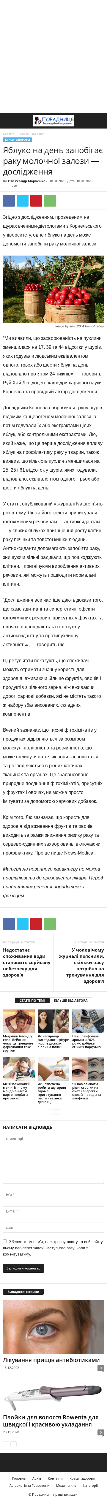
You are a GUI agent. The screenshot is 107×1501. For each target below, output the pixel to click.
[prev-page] (50, 1112)
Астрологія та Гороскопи (29, 1485)
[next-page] (57, 1112)
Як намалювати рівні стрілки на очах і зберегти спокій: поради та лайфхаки (86, 1091)
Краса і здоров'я (17, 140)
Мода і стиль (66, 1485)
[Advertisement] (53, 56)
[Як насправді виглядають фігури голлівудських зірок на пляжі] (54, 1021)
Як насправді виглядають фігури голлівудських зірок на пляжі (53, 1041)
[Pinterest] (36, 201)
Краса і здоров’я (82, 1478)
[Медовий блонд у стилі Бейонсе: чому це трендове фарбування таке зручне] (19, 1021)
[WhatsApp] (50, 201)
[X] (23, 201)
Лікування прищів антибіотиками (51, 1360)
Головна (19, 1478)
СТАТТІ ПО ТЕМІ (32, 1000)
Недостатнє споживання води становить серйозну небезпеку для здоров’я (27, 962)
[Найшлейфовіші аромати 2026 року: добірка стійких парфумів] (88, 1021)
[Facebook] (9, 201)
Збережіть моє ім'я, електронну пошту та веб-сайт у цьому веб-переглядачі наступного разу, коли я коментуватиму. (53, 1248)
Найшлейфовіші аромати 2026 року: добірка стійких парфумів (86, 1041)
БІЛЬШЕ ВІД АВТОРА (71, 1000)
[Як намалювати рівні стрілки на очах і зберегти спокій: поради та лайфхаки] (88, 1069)
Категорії (90, 1485)
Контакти (55, 1478)
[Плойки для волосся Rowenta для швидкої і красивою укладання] (53, 1397)
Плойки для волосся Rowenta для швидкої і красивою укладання (51, 1420)
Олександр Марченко (26, 181)
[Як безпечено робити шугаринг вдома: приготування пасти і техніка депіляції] (54, 1069)
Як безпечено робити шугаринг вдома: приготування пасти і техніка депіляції (52, 1093)
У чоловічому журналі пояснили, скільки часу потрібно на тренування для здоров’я (81, 965)
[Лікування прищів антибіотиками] (53, 1327)
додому (8, 133)
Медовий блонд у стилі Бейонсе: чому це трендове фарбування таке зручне (18, 1043)
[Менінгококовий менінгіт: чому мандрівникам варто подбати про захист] (19, 1069)
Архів (36, 1478)
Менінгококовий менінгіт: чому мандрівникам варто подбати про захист (16, 1091)
